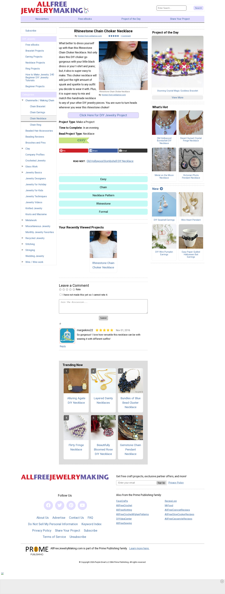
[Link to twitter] (59, 505)
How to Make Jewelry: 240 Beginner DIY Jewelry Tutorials (39, 77)
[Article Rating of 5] (113, 36)
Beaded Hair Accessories (39, 130)
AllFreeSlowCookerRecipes (179, 514)
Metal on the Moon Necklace (164, 176)
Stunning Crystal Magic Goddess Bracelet (177, 91)
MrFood (169, 505)
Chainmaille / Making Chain (39, 100)
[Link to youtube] (82, 505)
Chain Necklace (38, 118)
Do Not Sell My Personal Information (53, 524)
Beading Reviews (34, 136)
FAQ (90, 517)
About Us (42, 517)
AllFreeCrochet (124, 505)
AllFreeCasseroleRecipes (178, 518)
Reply (63, 346)
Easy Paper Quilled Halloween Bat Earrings (191, 254)
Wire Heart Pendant (191, 220)
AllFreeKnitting (124, 509)
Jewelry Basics (33, 172)
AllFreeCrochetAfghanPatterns (132, 514)
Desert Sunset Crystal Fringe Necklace (191, 139)
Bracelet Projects (34, 50)
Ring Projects (32, 68)
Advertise (58, 517)
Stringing (30, 250)
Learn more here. (139, 548)
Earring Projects (33, 56)
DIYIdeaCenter (124, 518)
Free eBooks (32, 44)
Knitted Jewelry (33, 208)
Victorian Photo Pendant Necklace (191, 176)
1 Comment (126, 36)
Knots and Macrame (36, 214)
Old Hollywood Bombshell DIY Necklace (110, 161)
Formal (103, 211)
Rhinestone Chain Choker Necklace (103, 265)
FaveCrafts (122, 501)
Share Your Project (67, 530)
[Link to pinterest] (71, 505)
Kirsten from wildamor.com (90, 36)
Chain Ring (35, 124)
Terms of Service (54, 537)
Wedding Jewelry (34, 256)
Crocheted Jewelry (35, 160)
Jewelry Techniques (36, 196)
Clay (27, 148)
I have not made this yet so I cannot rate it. (85, 294)
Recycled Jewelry (35, 238)
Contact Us (76, 517)
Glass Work (31, 166)
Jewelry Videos (33, 202)
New (155, 189)
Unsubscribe (78, 537)
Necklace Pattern (103, 195)
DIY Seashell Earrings (164, 220)
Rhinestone (103, 203)
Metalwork (31, 220)
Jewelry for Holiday (35, 184)
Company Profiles (35, 154)
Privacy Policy (41, 530)
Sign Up (161, 483)
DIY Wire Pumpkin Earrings (164, 253)
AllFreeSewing (124, 523)
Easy (103, 179)
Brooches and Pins (35, 142)
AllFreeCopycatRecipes (177, 509)
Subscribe (30, 30)
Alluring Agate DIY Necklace (76, 400)
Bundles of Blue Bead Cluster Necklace (130, 402)
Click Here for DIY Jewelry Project (103, 115)
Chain (103, 187)
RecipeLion (171, 501)
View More (177, 97)
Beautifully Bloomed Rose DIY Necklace (103, 449)
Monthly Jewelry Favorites (39, 232)
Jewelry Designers (35, 178)
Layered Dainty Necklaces (103, 400)
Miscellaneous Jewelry (37, 226)
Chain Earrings (37, 112)
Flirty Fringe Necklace (76, 447)
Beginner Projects (35, 86)
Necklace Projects (35, 62)
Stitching (30, 244)
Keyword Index (91, 524)
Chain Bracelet (37, 106)
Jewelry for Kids (34, 190)
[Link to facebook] (48, 505)
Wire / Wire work (34, 262)
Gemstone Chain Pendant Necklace (130, 449)
